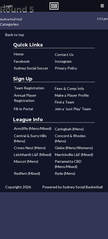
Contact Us (64, 54)
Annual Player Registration (25, 98)
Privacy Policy (66, 68)
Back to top (14, 34)
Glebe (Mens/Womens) (74, 147)
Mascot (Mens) (26, 161)
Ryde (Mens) (65, 173)
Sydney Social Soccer (31, 68)
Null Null (16, 19)
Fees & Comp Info (69, 88)
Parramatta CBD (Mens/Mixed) (68, 164)
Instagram (63, 61)
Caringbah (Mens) (69, 129)
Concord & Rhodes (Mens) (70, 138)
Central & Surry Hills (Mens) (30, 138)
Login (8, 6)
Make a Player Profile (72, 95)
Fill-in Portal (23, 109)
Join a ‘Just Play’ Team (73, 109)
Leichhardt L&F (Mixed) (32, 154)
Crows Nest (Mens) (30, 147)
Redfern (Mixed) (27, 173)
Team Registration (29, 88)
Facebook (22, 61)
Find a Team (64, 102)
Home (19, 54)
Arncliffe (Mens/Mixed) (32, 128)
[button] (102, 6)
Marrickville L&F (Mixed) (74, 154)
